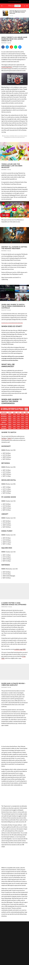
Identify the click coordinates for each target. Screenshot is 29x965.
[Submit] (11, 47)
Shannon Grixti (3, 947)
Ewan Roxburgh (4, 687)
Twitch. (9, 438)
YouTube (3, 438)
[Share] (3, 47)
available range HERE (20, 649)
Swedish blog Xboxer (6, 66)
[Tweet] (7, 47)
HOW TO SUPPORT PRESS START (14, 1)
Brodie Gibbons (4, 42)
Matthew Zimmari (4, 606)
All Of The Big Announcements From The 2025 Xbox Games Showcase (18, 12)
